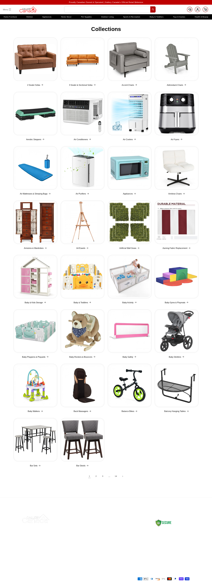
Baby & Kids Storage (34, 303)
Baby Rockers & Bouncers (80, 357)
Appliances (128, 194)
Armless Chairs (175, 194)
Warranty (127, 550)
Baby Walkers (34, 411)
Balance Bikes (128, 411)
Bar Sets (33, 466)
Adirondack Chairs (175, 85)
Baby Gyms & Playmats (175, 303)
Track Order (93, 539)
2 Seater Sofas (33, 85)
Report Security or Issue (99, 556)
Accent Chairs (128, 85)
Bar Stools (80, 466)
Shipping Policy (130, 527)
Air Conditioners (81, 139)
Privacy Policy (129, 544)
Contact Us (93, 527)
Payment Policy (130, 539)
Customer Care (189, 9)
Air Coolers (128, 139)
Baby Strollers (175, 357)
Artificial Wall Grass (127, 248)
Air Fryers (175, 139)
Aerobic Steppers (33, 139)
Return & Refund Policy (133, 533)
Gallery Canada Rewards (99, 550)
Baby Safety (128, 357)
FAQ (90, 544)
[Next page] (122, 476)
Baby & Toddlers (81, 303)
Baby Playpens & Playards (33, 357)
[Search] (153, 9)
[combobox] (110, 9)
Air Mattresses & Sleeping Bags (33, 194)
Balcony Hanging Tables (175, 411)
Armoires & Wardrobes (34, 248)
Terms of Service (130, 556)
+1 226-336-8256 (168, 552)
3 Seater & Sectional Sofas (81, 85)
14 (116, 476)
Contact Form (160, 559)
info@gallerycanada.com (171, 549)
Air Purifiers (81, 194)
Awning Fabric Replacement (175, 248)
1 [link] (89, 476)
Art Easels (80, 248)
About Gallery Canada (98, 533)
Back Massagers (81, 411)
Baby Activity (127, 303)
